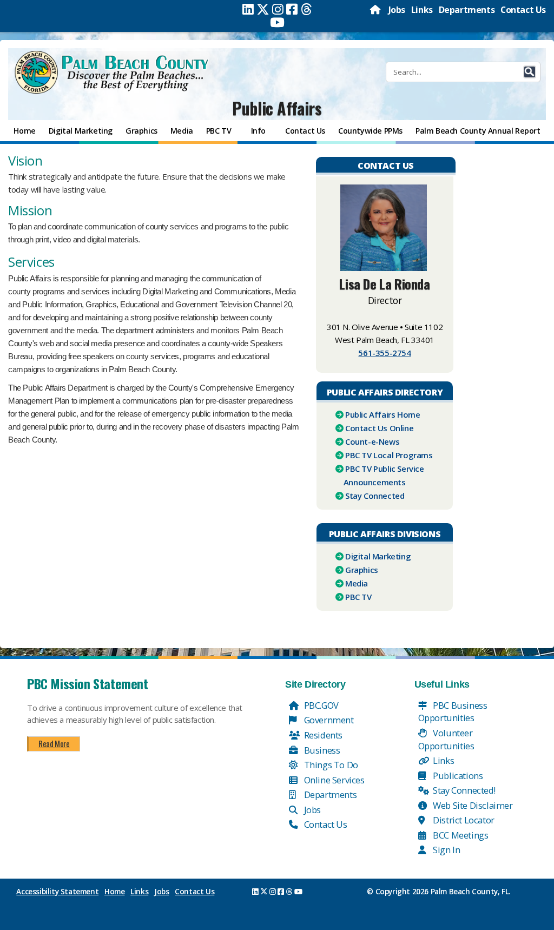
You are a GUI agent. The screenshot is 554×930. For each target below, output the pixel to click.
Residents (322, 735)
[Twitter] (262, 9)
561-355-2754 (384, 352)
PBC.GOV (320, 705)
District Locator (462, 820)
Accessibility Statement (57, 891)
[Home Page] (376, 10)
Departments (467, 10)
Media (356, 583)
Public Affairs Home (382, 414)
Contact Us (523, 10)
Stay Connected (374, 495)
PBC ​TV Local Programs (389, 455)
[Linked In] (248, 9)
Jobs (396, 10)
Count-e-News (372, 441)
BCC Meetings (460, 835)
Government (328, 720)
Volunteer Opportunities (446, 739)
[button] (529, 71)
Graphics (361, 569)
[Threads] (306, 9)
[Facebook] (292, 9)
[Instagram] (277, 9)
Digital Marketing (378, 556)
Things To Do (330, 764)
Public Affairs (276, 108)
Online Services (333, 780)
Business (321, 750)
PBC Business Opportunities (452, 711)
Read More (53, 743)
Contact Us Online (379, 428)
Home (114, 891)
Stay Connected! (463, 790)
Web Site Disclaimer (472, 805)
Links (422, 10)
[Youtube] (277, 22)
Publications (457, 775)
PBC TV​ (358, 596)
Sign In (445, 849)
